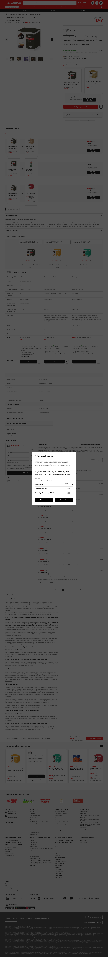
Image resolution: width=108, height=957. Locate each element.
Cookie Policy (37, 478)
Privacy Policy (37, 480)
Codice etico (43, 480)
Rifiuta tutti (43, 500)
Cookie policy (50, 480)
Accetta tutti (64, 500)
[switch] (68, 488)
